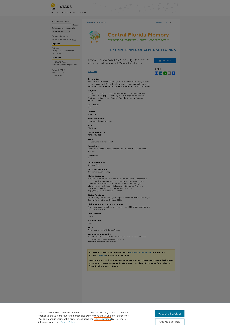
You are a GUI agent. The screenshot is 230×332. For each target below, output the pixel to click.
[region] (115, 317)
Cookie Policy (68, 322)
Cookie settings (103, 319)
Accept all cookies (170, 313)
